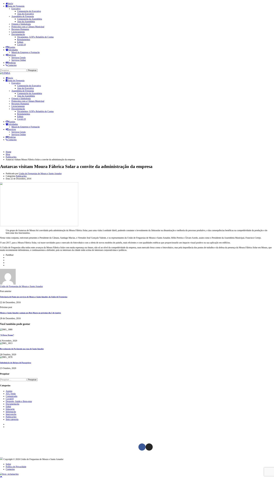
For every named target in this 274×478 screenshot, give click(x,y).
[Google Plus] (6, 260)
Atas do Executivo (25, 14)
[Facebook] (6, 257)
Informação (11, 411)
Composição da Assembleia (29, 19)
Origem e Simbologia (21, 24)
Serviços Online (18, 60)
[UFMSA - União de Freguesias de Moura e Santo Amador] (5, 73)
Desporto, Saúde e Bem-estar (19, 401)
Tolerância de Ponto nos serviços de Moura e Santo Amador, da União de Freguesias (33, 297)
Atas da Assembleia (26, 21)
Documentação (18, 34)
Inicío (10, 3)
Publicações (21, 176)
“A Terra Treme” (7, 335)
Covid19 (10, 399)
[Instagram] (149, 447)
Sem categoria (12, 419)
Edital (8, 406)
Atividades (13, 50)
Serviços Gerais (18, 57)
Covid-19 (21, 44)
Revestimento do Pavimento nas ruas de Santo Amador (22, 349)
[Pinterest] (6, 265)
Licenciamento (18, 32)
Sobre (8, 464)
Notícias (12, 62)
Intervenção (11, 414)
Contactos (12, 65)
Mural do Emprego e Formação (25, 52)
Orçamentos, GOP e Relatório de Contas (35, 37)
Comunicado (11, 396)
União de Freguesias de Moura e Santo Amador (40, 173)
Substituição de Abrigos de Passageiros (15, 363)
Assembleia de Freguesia (22, 16)
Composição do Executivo (29, 11)
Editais (20, 42)
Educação (10, 409)
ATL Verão (11, 393)
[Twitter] (6, 262)
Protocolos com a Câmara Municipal (27, 26)
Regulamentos (23, 39)
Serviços (12, 55)
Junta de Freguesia (16, 6)
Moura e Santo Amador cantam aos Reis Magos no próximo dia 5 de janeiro (30, 313)
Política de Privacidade (16, 466)
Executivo (16, 8)
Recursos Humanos (20, 29)
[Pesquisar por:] (13, 70)
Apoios (12, 47)
